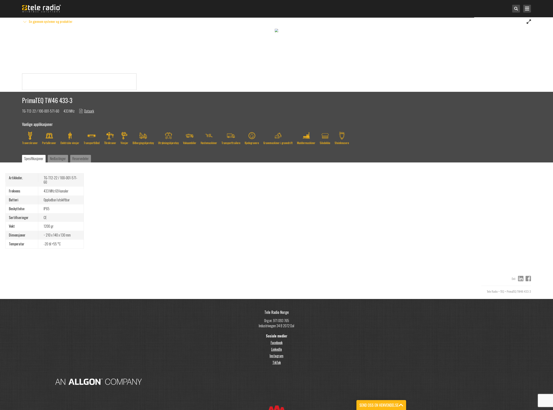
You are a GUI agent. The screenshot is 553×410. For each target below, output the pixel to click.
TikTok (276, 362)
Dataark (89, 111)
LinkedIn (276, 349)
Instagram (276, 355)
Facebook (277, 342)
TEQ (502, 291)
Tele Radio (492, 291)
